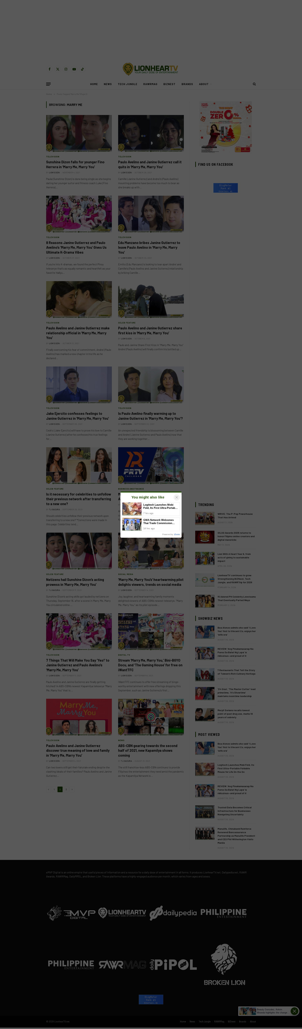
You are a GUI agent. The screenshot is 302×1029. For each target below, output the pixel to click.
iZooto (177, 534)
